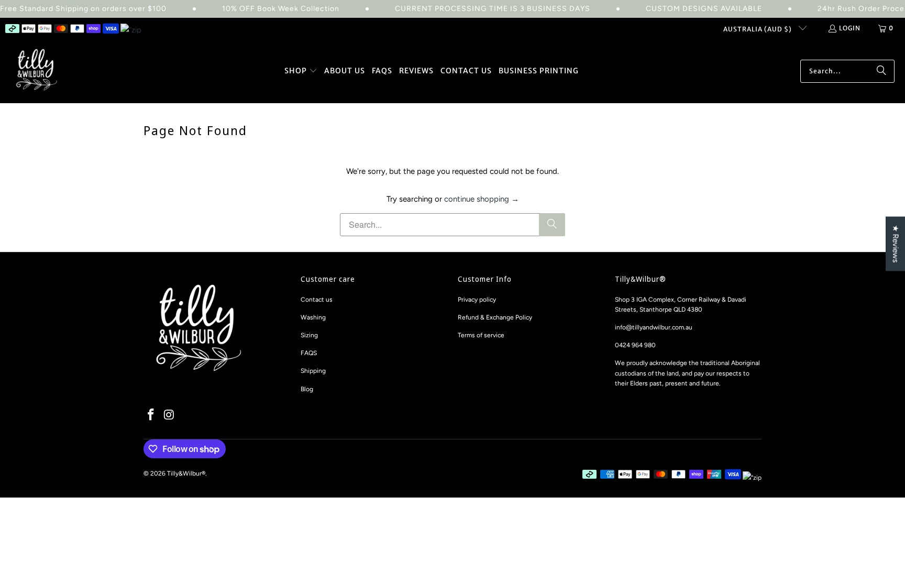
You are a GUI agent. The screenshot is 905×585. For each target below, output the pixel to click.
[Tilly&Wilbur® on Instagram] (170, 415)
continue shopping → (481, 199)
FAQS (309, 353)
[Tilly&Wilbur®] (36, 71)
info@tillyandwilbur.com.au (653, 327)
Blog (307, 389)
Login (849, 28)
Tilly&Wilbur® (186, 473)
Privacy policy (477, 299)
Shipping (313, 370)
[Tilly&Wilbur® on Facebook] (151, 415)
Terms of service (481, 335)
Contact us (317, 299)
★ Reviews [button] (895, 243)
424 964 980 (637, 345)
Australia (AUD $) (758, 29)
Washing (313, 317)
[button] (300, 71)
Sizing (309, 335)
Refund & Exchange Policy (495, 317)
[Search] (881, 71)
